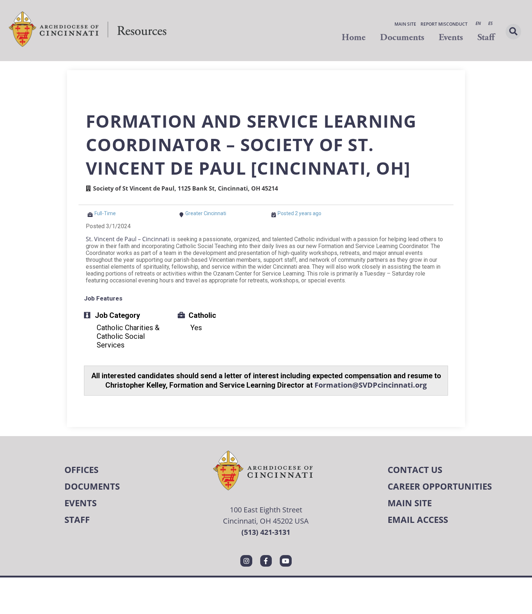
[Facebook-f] (266, 561)
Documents (402, 37)
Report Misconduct (444, 24)
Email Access (418, 519)
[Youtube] (285, 561)
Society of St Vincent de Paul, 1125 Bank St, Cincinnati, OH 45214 (185, 188)
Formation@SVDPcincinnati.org (370, 385)
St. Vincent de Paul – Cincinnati (127, 239)
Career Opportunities (440, 486)
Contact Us (415, 470)
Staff (485, 37)
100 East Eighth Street (266, 509)
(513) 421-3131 (265, 532)
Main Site (405, 24)
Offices (81, 470)
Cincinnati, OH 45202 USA (266, 520)
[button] (513, 31)
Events (451, 37)
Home (354, 37)
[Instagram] (246, 561)
